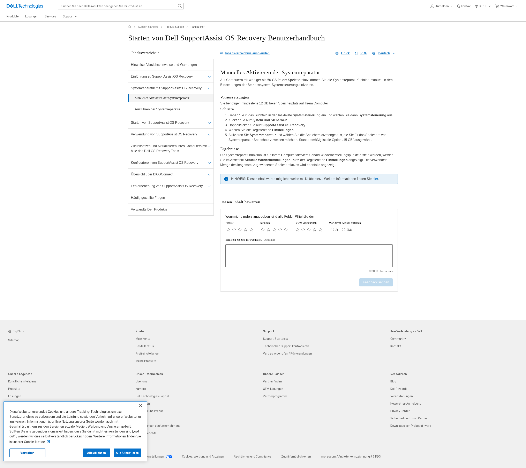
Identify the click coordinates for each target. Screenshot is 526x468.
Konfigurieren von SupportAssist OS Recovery (164, 162)
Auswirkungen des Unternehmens (158, 425)
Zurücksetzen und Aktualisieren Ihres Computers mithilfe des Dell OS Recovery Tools (169, 148)
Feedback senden (376, 282)
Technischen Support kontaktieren (286, 346)
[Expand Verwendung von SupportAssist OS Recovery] (209, 134)
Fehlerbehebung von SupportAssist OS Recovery (167, 186)
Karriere (141, 388)
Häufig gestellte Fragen (148, 197)
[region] (309, 127)
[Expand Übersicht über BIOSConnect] (209, 174)
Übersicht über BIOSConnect (152, 174)
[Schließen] (140, 405)
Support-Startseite (148, 26)
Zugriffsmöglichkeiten (296, 456)
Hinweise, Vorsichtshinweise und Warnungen (164, 64)
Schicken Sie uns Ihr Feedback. (250, 239)
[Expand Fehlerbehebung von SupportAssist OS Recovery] (209, 186)
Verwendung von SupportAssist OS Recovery (164, 134)
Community (398, 338)
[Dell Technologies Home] (25, 6)
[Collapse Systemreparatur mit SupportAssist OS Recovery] (209, 88)
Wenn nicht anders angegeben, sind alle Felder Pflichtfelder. (270, 217)
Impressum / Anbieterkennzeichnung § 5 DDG (351, 456)
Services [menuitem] (50, 16)
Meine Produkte (146, 361)
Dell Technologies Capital (152, 396)
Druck (345, 53)
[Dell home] (129, 26)
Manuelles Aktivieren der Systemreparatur (162, 98)
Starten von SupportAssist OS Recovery (160, 122)
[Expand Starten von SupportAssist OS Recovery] (209, 122)
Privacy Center (400, 411)
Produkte (14, 388)
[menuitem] (70, 16)
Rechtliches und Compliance (252, 456)
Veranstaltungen (401, 396)
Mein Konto (143, 338)
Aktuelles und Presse (150, 411)
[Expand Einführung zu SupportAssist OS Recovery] (209, 76)
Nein (349, 229)
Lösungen (14, 396)
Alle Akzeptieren (127, 452)
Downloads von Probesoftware (410, 425)
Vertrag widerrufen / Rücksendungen (287, 353)
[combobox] (121, 6)
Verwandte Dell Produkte (149, 209)
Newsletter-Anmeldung (405, 403)
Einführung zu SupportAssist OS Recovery (162, 76)
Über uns (141, 381)
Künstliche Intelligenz (22, 381)
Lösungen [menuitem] (31, 16)
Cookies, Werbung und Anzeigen (203, 456)
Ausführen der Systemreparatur (157, 109)
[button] (442, 6)
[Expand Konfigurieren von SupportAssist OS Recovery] (209, 162)
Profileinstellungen (148, 353)
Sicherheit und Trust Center (408, 418)
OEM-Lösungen (273, 388)
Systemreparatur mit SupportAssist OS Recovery (166, 88)
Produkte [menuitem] (13, 16)
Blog (393, 381)
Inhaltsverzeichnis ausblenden (247, 53)
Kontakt (395, 346)
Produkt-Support (175, 26)
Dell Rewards (398, 388)
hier (375, 179)
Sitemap (14, 340)
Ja (337, 229)
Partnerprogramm (275, 396)
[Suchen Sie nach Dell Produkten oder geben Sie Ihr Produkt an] (180, 6)
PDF (363, 53)
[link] (464, 6)
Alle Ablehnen (96, 452)
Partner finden (272, 381)
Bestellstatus (145, 346)
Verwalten (27, 452)
